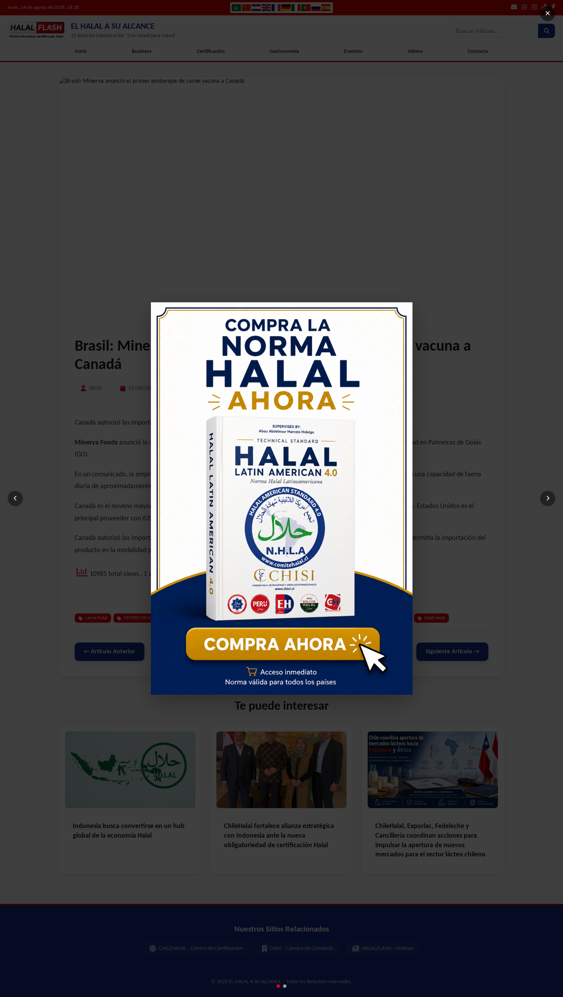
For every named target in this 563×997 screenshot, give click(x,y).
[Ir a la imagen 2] (284, 986)
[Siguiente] (547, 498)
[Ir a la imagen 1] (278, 986)
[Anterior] (15, 498)
